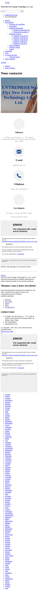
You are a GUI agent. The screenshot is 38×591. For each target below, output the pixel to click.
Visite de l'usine (14, 57)
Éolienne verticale (15, 34)
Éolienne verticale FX (21, 40)
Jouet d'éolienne (14, 45)
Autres (11, 49)
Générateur (13, 26)
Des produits (9, 22)
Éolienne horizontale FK (22, 30)
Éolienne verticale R (20, 43)
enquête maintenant (7, 296)
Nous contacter (10, 59)
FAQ (6, 53)
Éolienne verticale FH (21, 36)
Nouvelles (8, 51)
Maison (7, 20)
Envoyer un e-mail (7, 331)
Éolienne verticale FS (21, 38)
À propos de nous (11, 55)
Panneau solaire (14, 47)
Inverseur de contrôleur (17, 24)
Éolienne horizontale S (21, 32)
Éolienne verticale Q (20, 42)
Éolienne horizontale (16, 28)
